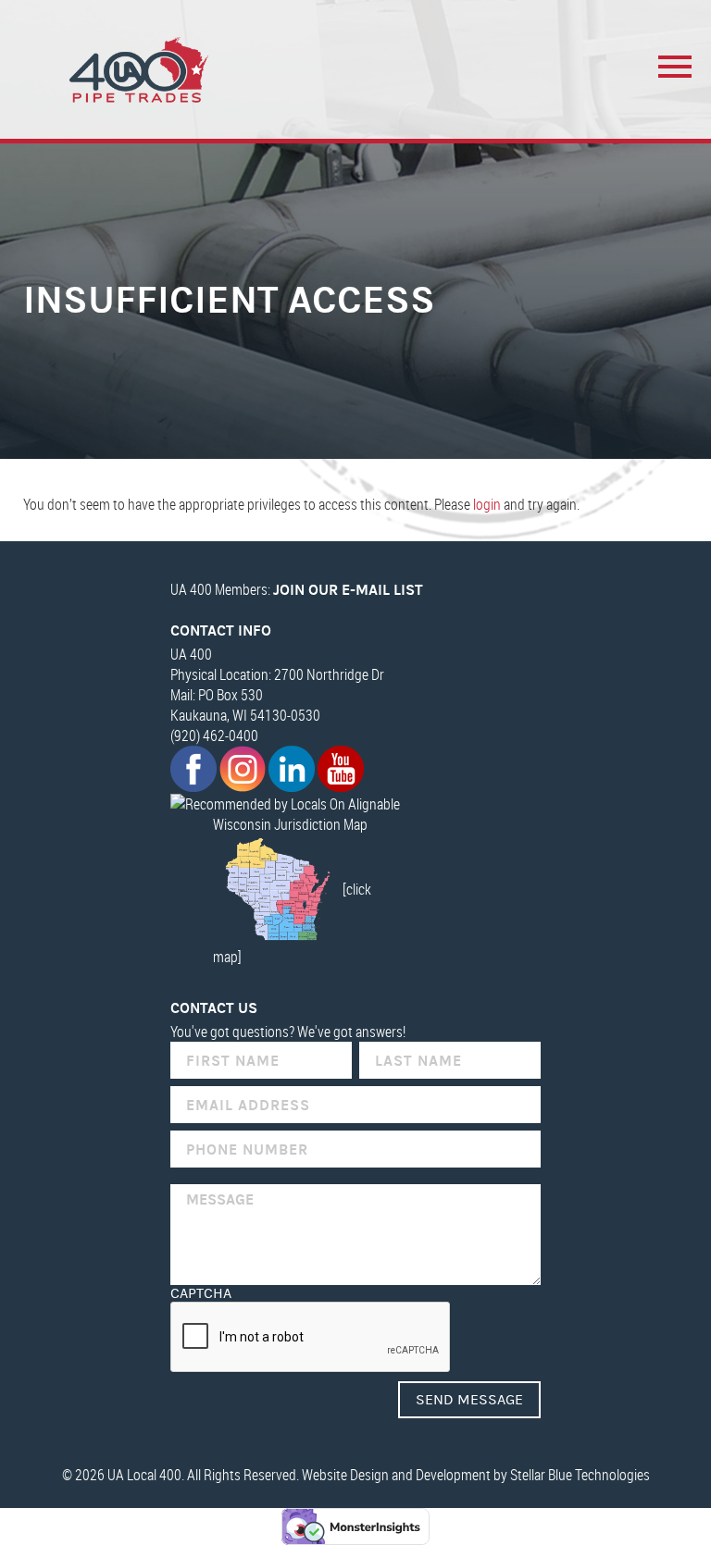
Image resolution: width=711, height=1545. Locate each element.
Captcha (200, 1293)
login (487, 504)
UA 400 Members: (296, 589)
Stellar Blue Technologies (580, 1475)
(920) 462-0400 (214, 735)
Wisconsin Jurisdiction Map (290, 824)
